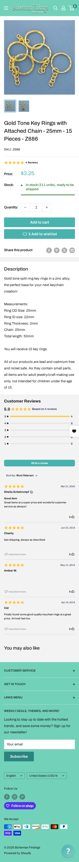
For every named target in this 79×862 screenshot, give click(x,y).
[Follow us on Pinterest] (22, 797)
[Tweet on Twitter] (64, 250)
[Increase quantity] (47, 207)
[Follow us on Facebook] (7, 797)
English (11, 775)
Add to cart (39, 222)
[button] (68, 851)
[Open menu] (6, 8)
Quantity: (11, 207)
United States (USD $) (43, 775)
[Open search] (55, 8)
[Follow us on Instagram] (14, 797)
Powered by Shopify (17, 853)
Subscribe (19, 756)
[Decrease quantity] (25, 207)
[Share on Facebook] (49, 250)
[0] (71, 8)
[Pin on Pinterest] (57, 250)
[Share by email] (72, 250)
